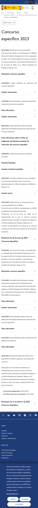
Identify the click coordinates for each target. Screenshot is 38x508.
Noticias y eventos (7, 433)
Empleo (26, 13)
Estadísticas (5, 458)
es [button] (27, 2)
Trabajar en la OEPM (9, 15)
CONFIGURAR (19, 504)
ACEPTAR (13, 499)
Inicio (2, 13)
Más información (12, 494)
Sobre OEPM (10, 13)
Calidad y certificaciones (8, 438)
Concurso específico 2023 (10, 17)
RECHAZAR (25, 499)
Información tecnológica (8, 450)
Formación (4, 436)
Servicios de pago (6, 452)
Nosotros (19, 13)
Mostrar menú (7, 22)
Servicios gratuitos (7, 455)
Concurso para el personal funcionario (27, 15)
